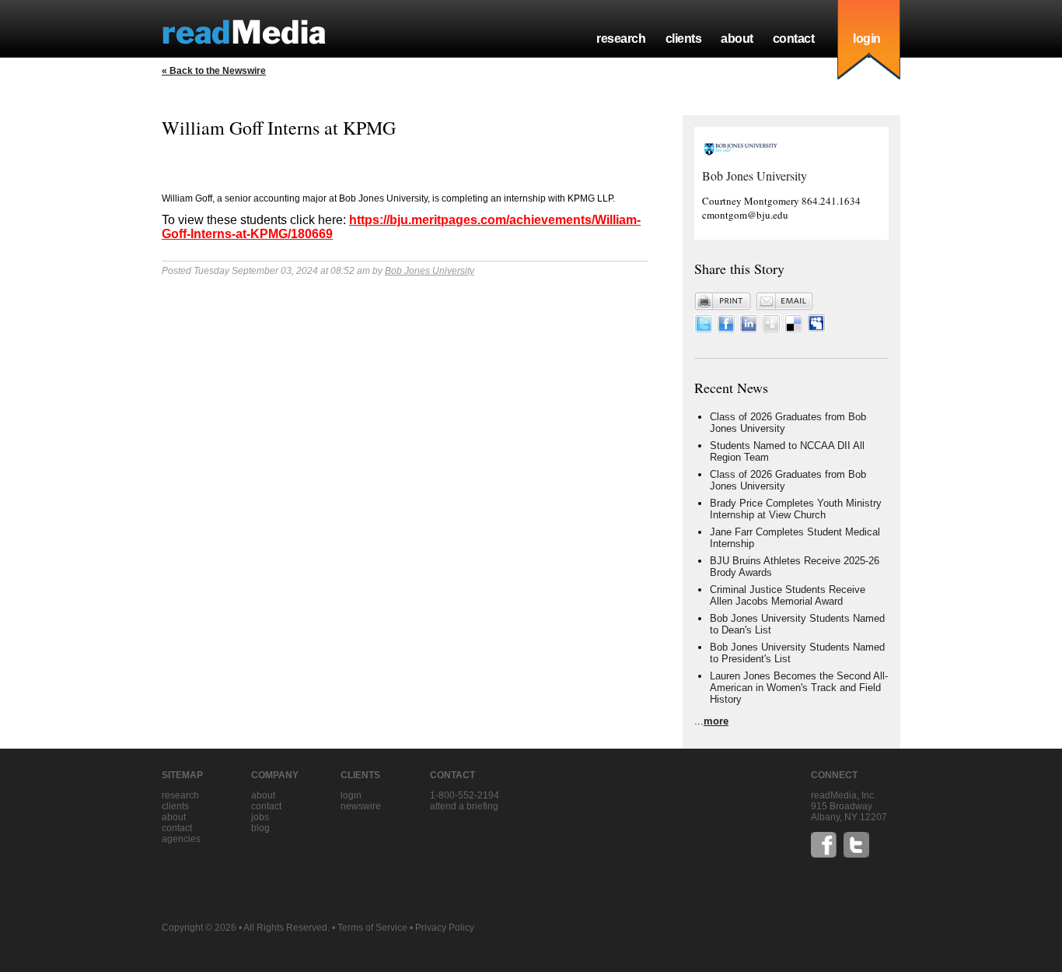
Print (723, 301)
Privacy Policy (444, 927)
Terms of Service (372, 927)
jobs (260, 817)
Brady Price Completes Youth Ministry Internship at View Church (796, 509)
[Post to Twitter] (703, 329)
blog (260, 828)
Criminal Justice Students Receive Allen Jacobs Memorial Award (787, 595)
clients (683, 38)
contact (794, 38)
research (620, 38)
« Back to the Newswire (214, 70)
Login (351, 795)
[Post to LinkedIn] (748, 329)
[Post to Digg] (771, 329)
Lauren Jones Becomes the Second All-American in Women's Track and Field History (799, 687)
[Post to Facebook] (726, 329)
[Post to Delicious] (793, 329)
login (867, 38)
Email (784, 301)
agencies (181, 838)
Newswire (361, 806)
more (716, 721)
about (737, 38)
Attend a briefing (464, 806)
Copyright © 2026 (199, 927)
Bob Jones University (429, 270)
